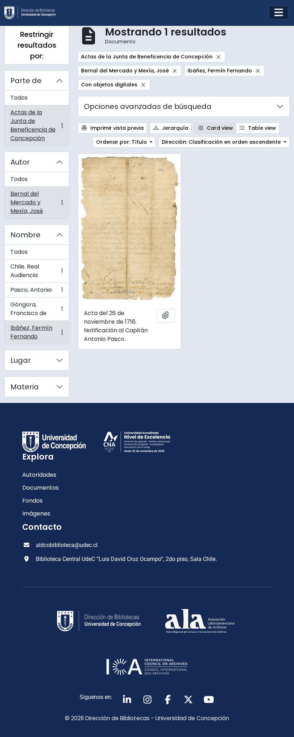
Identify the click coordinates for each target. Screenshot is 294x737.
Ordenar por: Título (122, 142)
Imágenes (36, 513)
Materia (24, 387)
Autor (20, 162)
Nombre (25, 235)
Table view (261, 128)
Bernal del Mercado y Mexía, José (36, 202)
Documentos (40, 488)
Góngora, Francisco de (36, 308)
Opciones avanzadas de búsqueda (148, 106)
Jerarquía (174, 128)
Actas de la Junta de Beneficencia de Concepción (36, 125)
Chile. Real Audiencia (36, 270)
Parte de (26, 81)
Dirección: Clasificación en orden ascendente (222, 142)
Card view (219, 128)
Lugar (20, 360)
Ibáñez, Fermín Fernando (36, 332)
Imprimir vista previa (116, 128)
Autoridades (39, 475)
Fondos (32, 500)
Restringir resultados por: (37, 45)
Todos (19, 98)
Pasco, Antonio (36, 292)
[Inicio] (33, 13)
